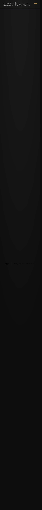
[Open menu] (35, 4)
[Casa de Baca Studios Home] (16, 4)
